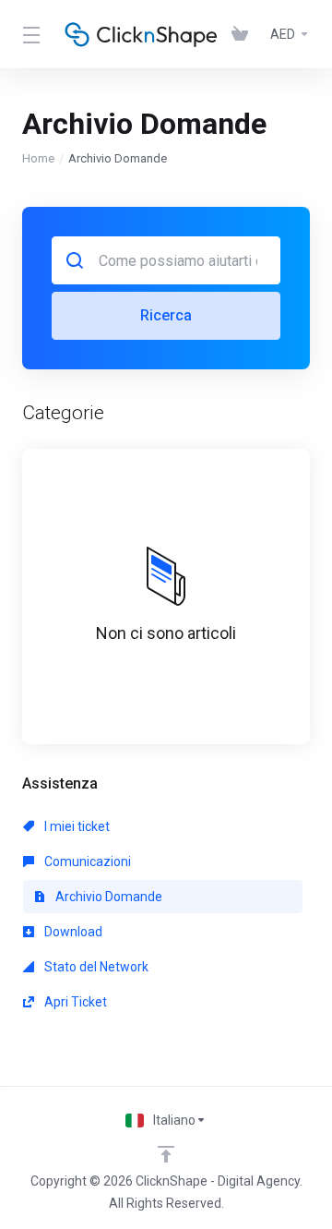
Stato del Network (95, 966)
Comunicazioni (86, 861)
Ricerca (166, 315)
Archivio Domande (107, 896)
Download (72, 931)
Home (38, 158)
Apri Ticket (74, 1001)
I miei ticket (76, 826)
